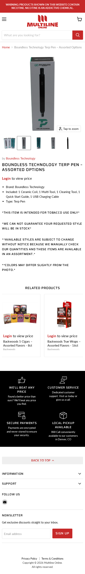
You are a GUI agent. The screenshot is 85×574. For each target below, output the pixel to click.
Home (6, 47)
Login (6, 178)
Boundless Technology (20, 158)
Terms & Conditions (52, 558)
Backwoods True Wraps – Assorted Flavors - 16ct (64, 343)
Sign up (62, 533)
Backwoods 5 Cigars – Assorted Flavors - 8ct (17, 343)
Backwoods (9, 349)
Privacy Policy (29, 558)
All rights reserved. (42, 566)
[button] (9, 143)
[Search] (77, 35)
